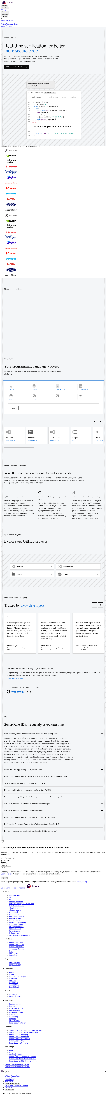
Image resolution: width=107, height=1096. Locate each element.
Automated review (16, 916)
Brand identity (14, 987)
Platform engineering (17, 922)
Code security (14, 895)
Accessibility (14, 985)
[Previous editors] (94, 421)
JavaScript (59, 389)
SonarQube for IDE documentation (22, 1061)
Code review (14, 914)
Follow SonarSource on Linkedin (17, 1067)
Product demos (15, 1004)
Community (13, 1017)
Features (3, 24)
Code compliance (16, 925)
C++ (33, 399)
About (11, 972)
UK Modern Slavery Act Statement (16, 1086)
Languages (13, 1052)
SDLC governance (16, 927)
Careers (12, 974)
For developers (15, 929)
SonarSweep (14, 955)
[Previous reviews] (94, 604)
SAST (11, 897)
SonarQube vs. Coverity (18, 1043)
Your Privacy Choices (12, 1084)
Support (12, 1019)
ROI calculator (14, 1021)
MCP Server (14, 953)
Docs (16, 24)
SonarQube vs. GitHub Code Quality (23, 1032)
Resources (5, 14)
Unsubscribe (9, 1087)
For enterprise (14, 931)
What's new (10, 24)
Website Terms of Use (12, 1076)
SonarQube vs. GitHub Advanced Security (25, 1030)
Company (4, 16)
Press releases (14, 996)
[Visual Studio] (6, 860)
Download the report (17, 678)
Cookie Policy (6, 874)
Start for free (14, 963)
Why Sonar (5, 8)
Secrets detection (16, 902)
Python (34, 389)
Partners (12, 981)
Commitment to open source (20, 976)
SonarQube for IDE (7, 20)
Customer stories (16, 1008)
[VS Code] (6, 864)
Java (10, 389)
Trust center (9, 1082)
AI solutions (13, 908)
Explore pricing (15, 965)
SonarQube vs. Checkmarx (19, 1039)
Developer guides (16, 1012)
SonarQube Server (16, 945)
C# (10, 399)
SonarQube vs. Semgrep (18, 1035)
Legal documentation (17, 1023)
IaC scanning (14, 933)
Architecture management (19, 935)
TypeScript (83, 389)
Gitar (11, 951)
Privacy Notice (10, 1078)
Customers (13, 978)
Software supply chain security (21, 904)
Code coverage (15, 920)
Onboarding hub (15, 1014)
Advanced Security (16, 949)
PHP (80, 399)
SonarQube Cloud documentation (22, 1059)
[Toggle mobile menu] (53, 18)
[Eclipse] (6, 862)
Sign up (4, 878)
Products (4, 5)
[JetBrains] (6, 866)
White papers (14, 1010)
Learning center (15, 1055)
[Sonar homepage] (7, 3)
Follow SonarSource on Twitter (17, 1065)
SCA (11, 899)
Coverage (13, 994)
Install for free (6, 26)
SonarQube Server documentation (22, 1057)
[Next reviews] (100, 604)
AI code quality (15, 910)
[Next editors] (100, 421)
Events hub (13, 1006)
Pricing (3, 10)
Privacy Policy (81, 882)
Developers (5, 12)
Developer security (16, 906)
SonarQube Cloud (16, 943)
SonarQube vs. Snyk (17, 1041)
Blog (11, 1050)
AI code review (15, 918)
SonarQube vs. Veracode (19, 1037)
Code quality (14, 912)
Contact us (13, 983)
